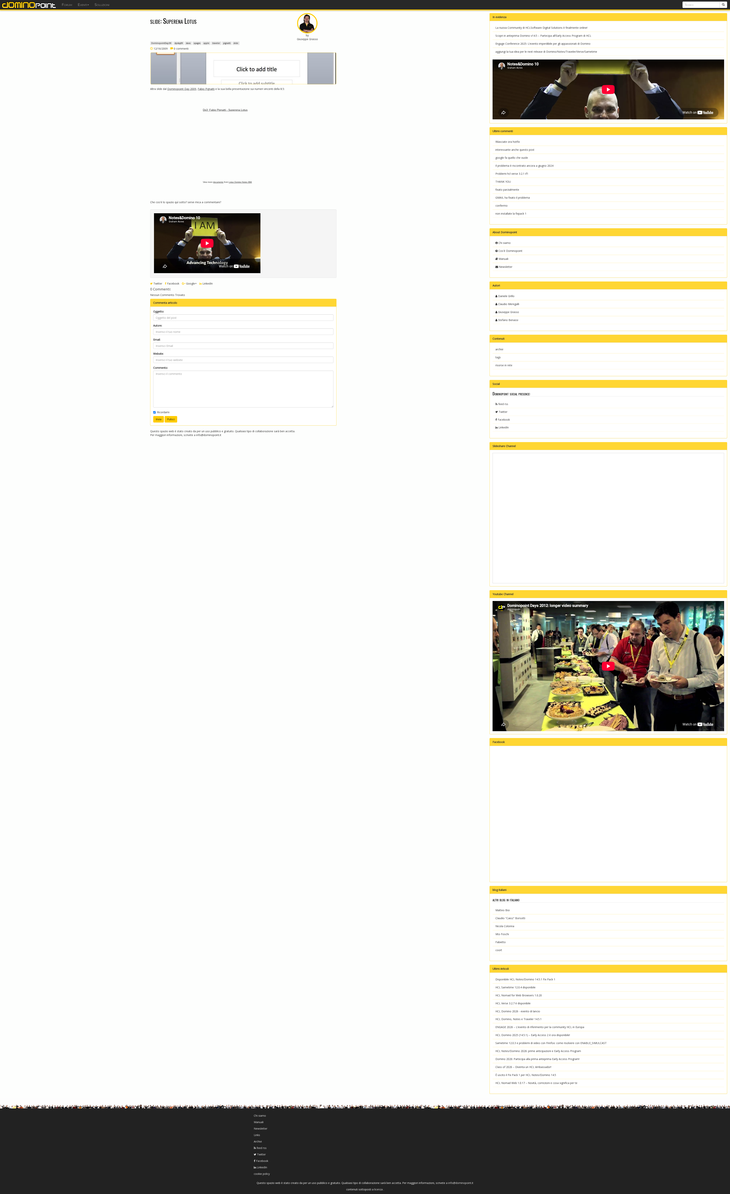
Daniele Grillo (505, 296)
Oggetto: (158, 311)
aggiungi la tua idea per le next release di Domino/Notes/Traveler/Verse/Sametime (546, 51)
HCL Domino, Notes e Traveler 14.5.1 (518, 1019)
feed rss (503, 404)
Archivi (258, 1141)
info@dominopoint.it (208, 435)
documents (218, 182)
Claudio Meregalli (508, 304)
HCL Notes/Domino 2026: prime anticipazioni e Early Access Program (538, 1051)
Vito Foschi (502, 934)
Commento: (160, 367)
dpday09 (179, 43)
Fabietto (500, 942)
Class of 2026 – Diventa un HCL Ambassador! (523, 1067)
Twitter (157, 283)
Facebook (172, 283)
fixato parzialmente (507, 189)
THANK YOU (503, 181)
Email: (156, 339)
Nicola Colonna (504, 926)
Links (257, 1135)
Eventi (82, 5)
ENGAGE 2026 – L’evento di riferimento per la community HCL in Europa (539, 1027)
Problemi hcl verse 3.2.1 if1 (511, 173)
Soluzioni (102, 5)
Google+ (191, 283)
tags (498, 357)
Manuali (503, 259)
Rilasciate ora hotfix (507, 142)
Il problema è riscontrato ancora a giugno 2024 (524, 165)
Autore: (157, 325)
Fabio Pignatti (206, 89)
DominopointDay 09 (161, 43)
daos (188, 43)
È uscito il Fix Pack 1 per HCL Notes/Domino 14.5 (525, 1075)
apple (206, 43)
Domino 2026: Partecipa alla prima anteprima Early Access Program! (537, 1059)
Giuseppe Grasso (508, 312)
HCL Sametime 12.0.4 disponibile (515, 987)
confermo (501, 205)
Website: (158, 353)
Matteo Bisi (502, 910)
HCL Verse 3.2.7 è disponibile (513, 1003)
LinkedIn (207, 283)
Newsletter (505, 267)
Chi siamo (504, 243)
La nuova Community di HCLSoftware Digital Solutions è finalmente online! (541, 27)
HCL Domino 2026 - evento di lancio (517, 1011)
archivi (499, 349)
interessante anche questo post (514, 149)
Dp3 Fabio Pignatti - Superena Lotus (225, 109)
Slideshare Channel (504, 446)
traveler (216, 43)
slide (236, 43)
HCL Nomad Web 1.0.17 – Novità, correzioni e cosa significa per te (536, 1083)
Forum (67, 5)
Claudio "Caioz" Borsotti (510, 918)
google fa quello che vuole (511, 157)
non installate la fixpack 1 (510, 213)
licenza (378, 1189)
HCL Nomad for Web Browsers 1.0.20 (518, 995)
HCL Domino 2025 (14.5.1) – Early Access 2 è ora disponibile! (532, 1035)
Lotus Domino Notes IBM (240, 182)
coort (498, 950)
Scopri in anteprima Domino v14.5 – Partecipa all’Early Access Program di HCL (543, 35)
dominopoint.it (29, 5)
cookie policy (262, 1174)
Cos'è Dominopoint (510, 251)
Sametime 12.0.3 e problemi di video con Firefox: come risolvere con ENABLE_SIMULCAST (551, 1043)
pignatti (227, 43)
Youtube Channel (503, 594)
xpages (197, 43)
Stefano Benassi (507, 320)
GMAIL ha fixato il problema (512, 197)
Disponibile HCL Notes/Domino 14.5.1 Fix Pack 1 (525, 979)
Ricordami (163, 412)
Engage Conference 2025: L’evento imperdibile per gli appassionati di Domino (542, 43)
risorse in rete (503, 365)
